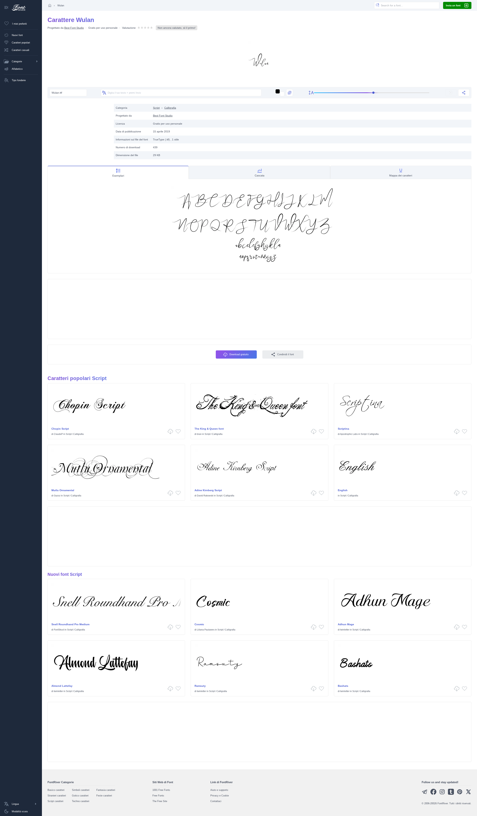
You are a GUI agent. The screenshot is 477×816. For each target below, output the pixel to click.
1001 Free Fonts (161, 790)
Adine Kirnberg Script (208, 490)
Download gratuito (239, 354)
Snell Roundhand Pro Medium (70, 624)
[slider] (371, 92)
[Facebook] (433, 794)
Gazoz (57, 495)
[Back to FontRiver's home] (17, 8)
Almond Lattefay (61, 685)
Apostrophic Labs (349, 434)
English (343, 490)
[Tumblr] (451, 794)
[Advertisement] (79, 130)
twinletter (344, 629)
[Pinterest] (460, 794)
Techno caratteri (80, 801)
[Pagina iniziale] (50, 5)
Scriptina (343, 428)
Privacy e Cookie (219, 795)
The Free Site (159, 801)
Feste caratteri (104, 795)
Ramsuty (200, 685)
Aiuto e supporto (219, 790)
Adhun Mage (346, 624)
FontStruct (59, 629)
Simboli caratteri (80, 790)
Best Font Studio (74, 27)
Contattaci (215, 801)
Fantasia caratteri (105, 790)
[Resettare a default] (450, 92)
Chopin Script (60, 428)
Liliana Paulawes (205, 629)
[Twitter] (468, 794)
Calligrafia (170, 107)
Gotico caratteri (80, 795)
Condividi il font (285, 354)
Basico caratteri (56, 790)
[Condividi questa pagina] (463, 92)
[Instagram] (442, 794)
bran (199, 434)
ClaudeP (58, 434)
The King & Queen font (209, 428)
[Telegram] (425, 794)
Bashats (343, 685)
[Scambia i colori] (289, 92)
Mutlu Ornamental (62, 490)
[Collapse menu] (6, 8)
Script (156, 107)
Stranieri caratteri (57, 795)
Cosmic (199, 624)
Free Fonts (158, 795)
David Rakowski (205, 495)
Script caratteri (55, 801)
